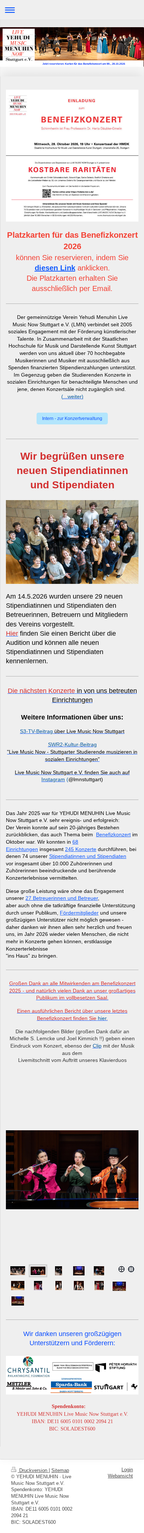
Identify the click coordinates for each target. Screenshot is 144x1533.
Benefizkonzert (113, 834)
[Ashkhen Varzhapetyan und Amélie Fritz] (58, 1285)
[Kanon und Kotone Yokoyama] (99, 1270)
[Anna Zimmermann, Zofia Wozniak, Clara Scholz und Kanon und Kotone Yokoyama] (79, 1270)
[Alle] (119, 1286)
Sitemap (60, 1470)
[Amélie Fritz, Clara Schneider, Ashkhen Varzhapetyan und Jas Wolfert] (99, 1285)
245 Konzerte (80, 849)
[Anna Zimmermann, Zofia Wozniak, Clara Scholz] (72, 1196)
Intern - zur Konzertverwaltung (72, 418)
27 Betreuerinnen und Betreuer (61, 898)
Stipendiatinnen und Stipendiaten (87, 856)
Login (127, 1469)
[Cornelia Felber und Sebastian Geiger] (58, 1270)
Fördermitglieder (79, 913)
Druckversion (33, 1470)
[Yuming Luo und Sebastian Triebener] (17, 1285)
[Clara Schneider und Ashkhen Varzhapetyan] (38, 1285)
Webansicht (120, 1476)
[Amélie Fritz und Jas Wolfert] (79, 1285)
